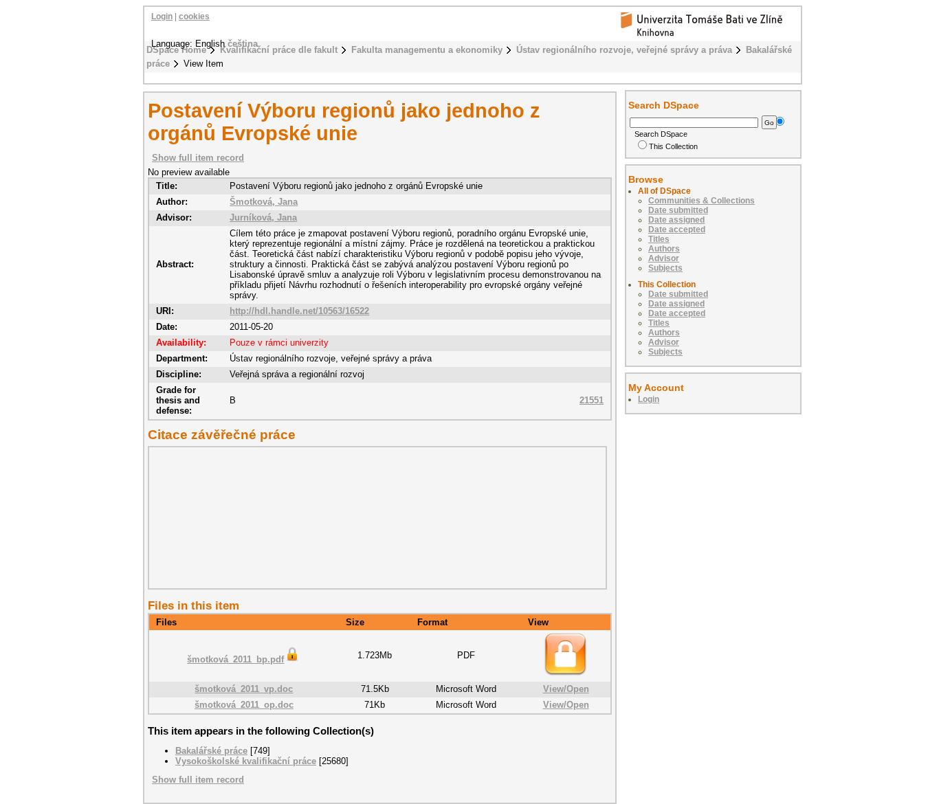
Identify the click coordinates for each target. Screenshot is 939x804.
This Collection (673, 146)
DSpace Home (176, 50)
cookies (194, 16)
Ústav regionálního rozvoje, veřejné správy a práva (624, 50)
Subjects (665, 268)
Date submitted (678, 210)
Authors (664, 249)
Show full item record (198, 158)
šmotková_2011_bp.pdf (235, 659)
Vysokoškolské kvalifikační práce (245, 761)
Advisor (663, 258)
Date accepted (676, 229)
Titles (659, 239)
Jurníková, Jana (263, 217)
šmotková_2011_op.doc (244, 705)
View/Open (566, 689)
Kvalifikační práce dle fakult (279, 50)
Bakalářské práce (211, 751)
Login (162, 16)
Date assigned (676, 220)
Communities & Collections (701, 200)
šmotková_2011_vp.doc (244, 689)
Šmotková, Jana (264, 202)
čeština (243, 43)
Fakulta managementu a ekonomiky (426, 50)
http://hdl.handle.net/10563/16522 (299, 311)
